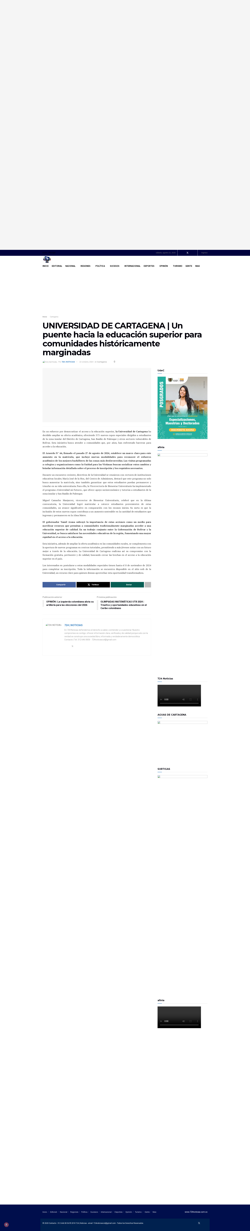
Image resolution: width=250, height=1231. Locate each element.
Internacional (132, 266)
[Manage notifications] (6, 1224)
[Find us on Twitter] (187, 253)
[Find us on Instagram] (195, 253)
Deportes (149, 266)
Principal (52, 253)
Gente (188, 266)
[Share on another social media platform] (148, 584)
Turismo (177, 266)
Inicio (45, 253)
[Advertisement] (125, 290)
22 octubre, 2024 (86, 362)
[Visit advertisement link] (125, 125)
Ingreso (204, 253)
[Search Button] (206, 266)
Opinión (163, 266)
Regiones (85, 266)
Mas (197, 266)
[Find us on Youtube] (191, 253)
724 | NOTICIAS (68, 362)
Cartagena (54, 317)
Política (100, 266)
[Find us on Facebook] (183, 253)
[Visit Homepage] (47, 259)
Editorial (57, 266)
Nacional (70, 266)
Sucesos (114, 266)
